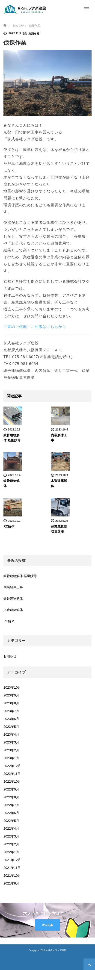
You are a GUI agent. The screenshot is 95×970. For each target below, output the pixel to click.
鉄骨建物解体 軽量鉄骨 (20, 576)
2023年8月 (11, 703)
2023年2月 (11, 750)
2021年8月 (11, 883)
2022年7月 (11, 805)
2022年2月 (11, 844)
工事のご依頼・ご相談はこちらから (34, 327)
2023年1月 (11, 758)
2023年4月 (11, 734)
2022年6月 (11, 813)
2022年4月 (11, 828)
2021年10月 (12, 875)
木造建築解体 (13, 610)
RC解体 (9, 526)
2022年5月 (11, 821)
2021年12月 (12, 860)
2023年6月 (11, 719)
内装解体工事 (13, 587)
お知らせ (33, 33)
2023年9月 (11, 695)
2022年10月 (12, 781)
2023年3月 (11, 742)
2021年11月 (12, 868)
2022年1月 (11, 852)
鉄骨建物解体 (13, 598)
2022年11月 (12, 773)
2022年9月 (11, 789)
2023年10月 (12, 687)
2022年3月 (11, 836)
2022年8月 (11, 797)
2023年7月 (11, 711)
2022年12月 (12, 766)
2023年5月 (11, 726)
